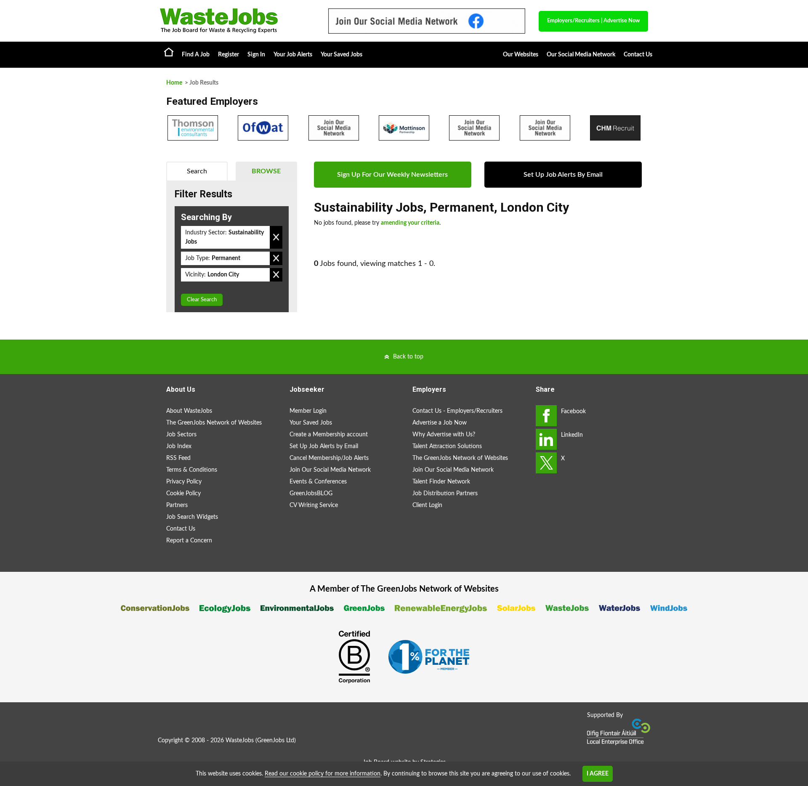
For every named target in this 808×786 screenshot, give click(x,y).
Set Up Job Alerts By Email (563, 174)
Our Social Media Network (581, 55)
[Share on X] (546, 462)
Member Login (308, 411)
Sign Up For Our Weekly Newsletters (392, 174)
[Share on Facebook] (546, 415)
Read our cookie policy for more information (322, 774)
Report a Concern (189, 541)
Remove (276, 237)
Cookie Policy (183, 494)
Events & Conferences (318, 482)
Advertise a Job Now (439, 423)
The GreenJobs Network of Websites (214, 423)
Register (228, 55)
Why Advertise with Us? (443, 435)
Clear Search (202, 300)
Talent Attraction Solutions (447, 446)
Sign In (256, 55)
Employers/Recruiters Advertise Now (593, 21)
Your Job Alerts (293, 55)
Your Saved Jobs (341, 55)
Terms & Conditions (191, 470)
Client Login (427, 505)
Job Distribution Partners (445, 494)
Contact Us (638, 55)
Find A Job (196, 55)
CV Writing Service (314, 505)
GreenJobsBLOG (311, 494)
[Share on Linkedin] (546, 439)
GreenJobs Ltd (275, 741)
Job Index (178, 446)
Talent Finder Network (441, 482)
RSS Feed (178, 458)
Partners (177, 505)
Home (168, 51)
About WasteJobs (189, 411)
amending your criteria (410, 223)
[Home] (235, 20)
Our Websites (520, 55)
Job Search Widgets (192, 517)
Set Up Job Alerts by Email (324, 446)
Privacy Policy (184, 482)
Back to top (408, 357)
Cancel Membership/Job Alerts (329, 458)
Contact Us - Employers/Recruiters (457, 411)
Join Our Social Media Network (330, 470)
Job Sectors (181, 435)
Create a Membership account (329, 435)
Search (197, 171)
